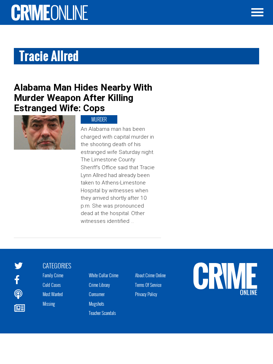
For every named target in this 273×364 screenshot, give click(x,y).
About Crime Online (150, 275)
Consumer (97, 294)
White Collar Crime (103, 275)
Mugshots (96, 303)
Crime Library (99, 284)
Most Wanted (53, 294)
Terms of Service (148, 284)
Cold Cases (52, 284)
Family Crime (53, 275)
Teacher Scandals (102, 312)
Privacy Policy (146, 294)
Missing (49, 303)
